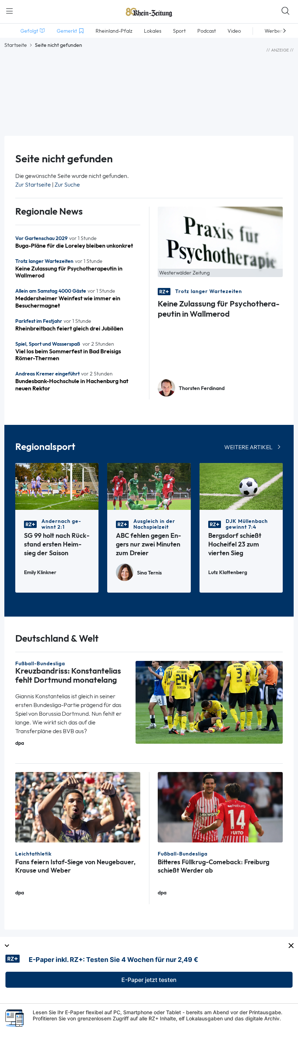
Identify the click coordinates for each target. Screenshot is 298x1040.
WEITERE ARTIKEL (248, 447)
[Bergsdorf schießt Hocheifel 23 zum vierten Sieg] (241, 485)
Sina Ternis (149, 572)
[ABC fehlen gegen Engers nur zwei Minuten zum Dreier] (148, 485)
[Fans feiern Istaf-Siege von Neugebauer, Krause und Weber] (77, 807)
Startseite (15, 45)
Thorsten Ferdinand (202, 388)
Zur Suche (67, 184)
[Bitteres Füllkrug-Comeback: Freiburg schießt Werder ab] (220, 807)
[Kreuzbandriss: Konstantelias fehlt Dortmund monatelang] (209, 702)
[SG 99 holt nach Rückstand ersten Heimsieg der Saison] (56, 485)
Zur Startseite (33, 184)
